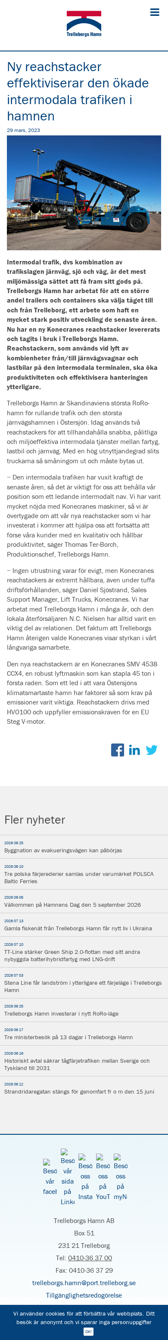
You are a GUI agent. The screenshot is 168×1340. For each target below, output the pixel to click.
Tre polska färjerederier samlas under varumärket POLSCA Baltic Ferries (79, 874)
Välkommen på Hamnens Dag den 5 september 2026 (72, 901)
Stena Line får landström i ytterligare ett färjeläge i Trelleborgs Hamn (83, 983)
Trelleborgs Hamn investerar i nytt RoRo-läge (61, 1010)
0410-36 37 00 (90, 1257)
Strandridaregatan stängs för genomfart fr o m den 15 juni (79, 1088)
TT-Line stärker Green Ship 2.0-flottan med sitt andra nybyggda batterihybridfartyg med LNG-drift (72, 952)
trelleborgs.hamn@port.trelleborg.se (84, 1282)
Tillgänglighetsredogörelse (84, 1295)
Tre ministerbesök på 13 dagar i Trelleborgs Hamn (68, 1034)
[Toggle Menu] (155, 12)
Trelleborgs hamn (84, 25)
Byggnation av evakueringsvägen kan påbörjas (63, 847)
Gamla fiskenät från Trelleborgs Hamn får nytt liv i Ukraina (78, 925)
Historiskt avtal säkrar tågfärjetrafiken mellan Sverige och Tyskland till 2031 (77, 1061)
